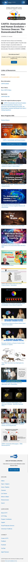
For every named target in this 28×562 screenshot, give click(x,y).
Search (3, 503)
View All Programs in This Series (14, 144)
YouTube (3, 548)
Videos (2, 480)
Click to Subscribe (14, 469)
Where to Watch (5, 496)
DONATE (14, 62)
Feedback (3, 541)
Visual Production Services (7, 525)
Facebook (3, 544)
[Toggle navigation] (24, 2)
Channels (3, 490)
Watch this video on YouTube (16, 19)
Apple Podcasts (5, 552)
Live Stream (4, 493)
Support (3, 522)
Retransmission (5, 499)
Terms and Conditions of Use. (11, 560)
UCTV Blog (4, 516)
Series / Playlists (5, 487)
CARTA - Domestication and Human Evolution (14, 140)
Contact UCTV (4, 538)
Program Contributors (6, 519)
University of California (6, 528)
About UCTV (4, 512)
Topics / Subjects (5, 484)
